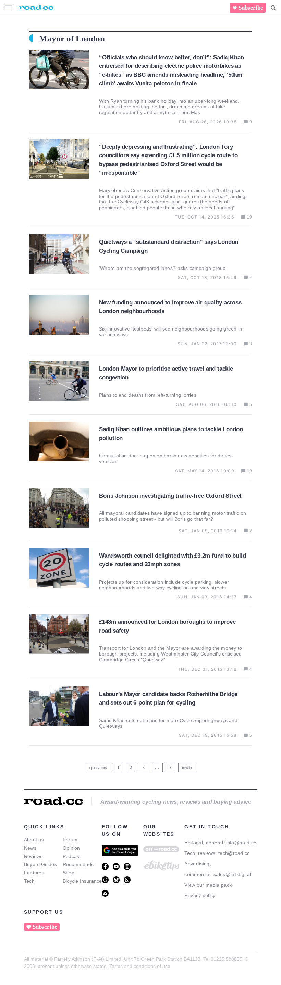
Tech (29, 881)
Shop (68, 872)
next (186, 767)
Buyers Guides (40, 864)
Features (34, 872)
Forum (70, 840)
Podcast (72, 856)
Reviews (33, 856)
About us (34, 840)
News (30, 848)
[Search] (273, 8)
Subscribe (251, 7)
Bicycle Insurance (82, 881)
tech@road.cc (234, 853)
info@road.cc (241, 842)
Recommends (78, 864)
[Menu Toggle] (8, 7)
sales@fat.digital (232, 874)
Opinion (71, 848)
